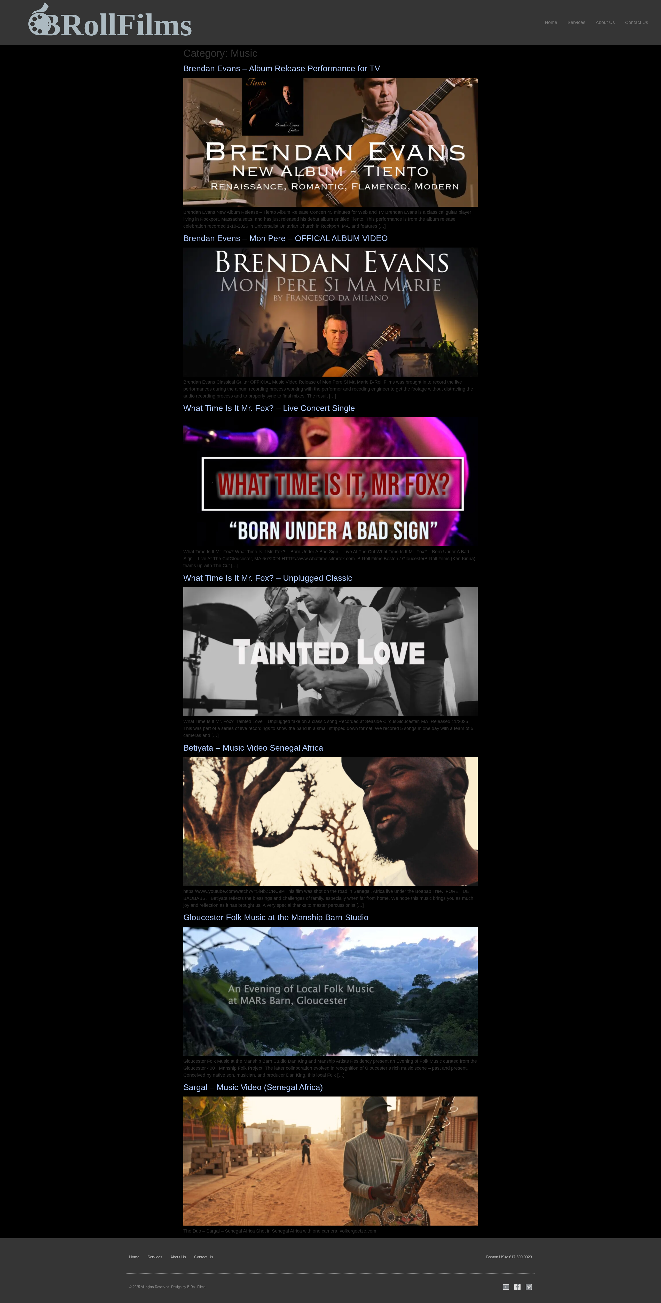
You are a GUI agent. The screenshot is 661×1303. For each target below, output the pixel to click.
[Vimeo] (529, 1287)
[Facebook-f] (517, 1287)
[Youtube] (506, 1287)
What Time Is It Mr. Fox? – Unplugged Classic (267, 578)
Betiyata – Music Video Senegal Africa (253, 747)
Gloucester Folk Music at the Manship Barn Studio (275, 917)
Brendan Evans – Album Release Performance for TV (281, 68)
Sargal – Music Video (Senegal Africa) (253, 1087)
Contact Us (636, 22)
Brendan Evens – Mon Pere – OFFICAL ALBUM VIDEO (285, 238)
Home (551, 22)
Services (576, 22)
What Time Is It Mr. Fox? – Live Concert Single (269, 408)
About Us (605, 22)
